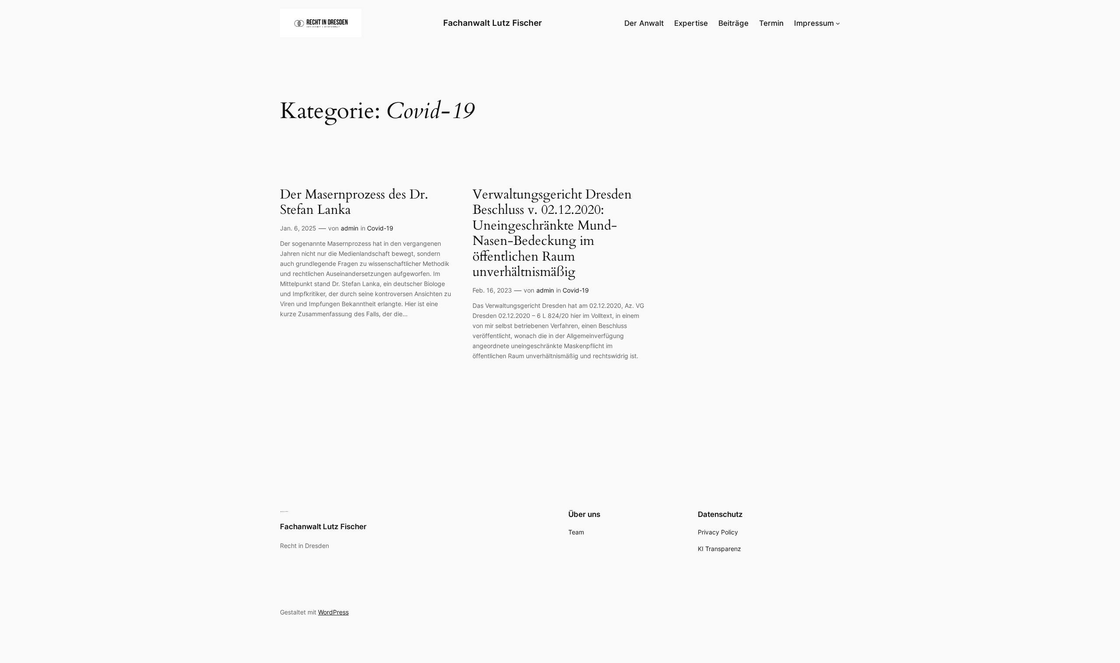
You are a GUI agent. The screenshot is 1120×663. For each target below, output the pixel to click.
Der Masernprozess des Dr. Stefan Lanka (354, 202)
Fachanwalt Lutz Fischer (492, 22)
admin (349, 228)
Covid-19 (380, 228)
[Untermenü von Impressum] (838, 23)
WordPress (333, 612)
